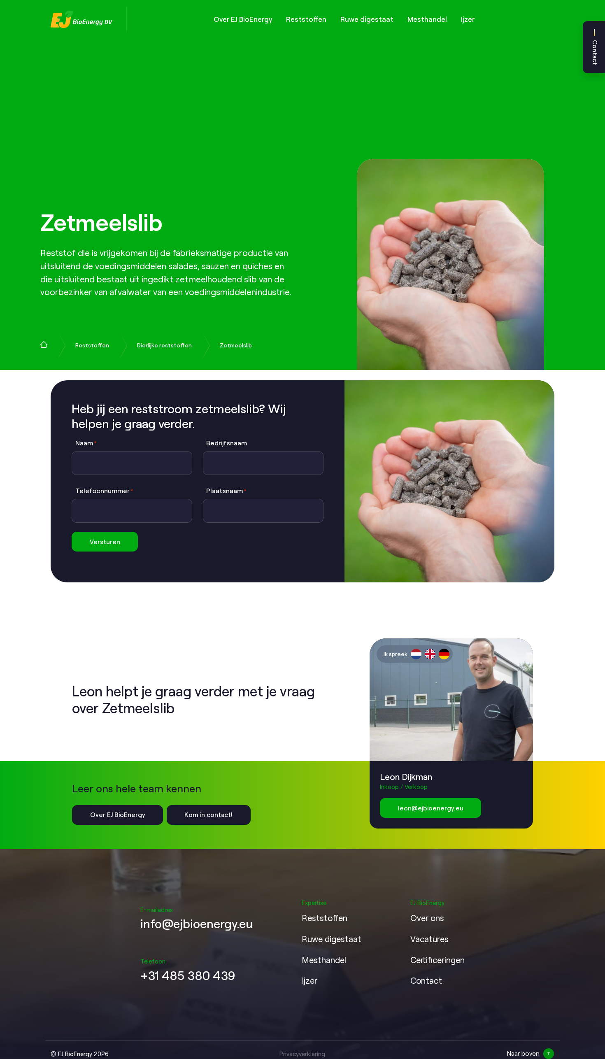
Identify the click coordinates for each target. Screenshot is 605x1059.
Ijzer (468, 19)
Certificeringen (437, 960)
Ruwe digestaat (366, 19)
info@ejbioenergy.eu (196, 923)
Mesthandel (427, 19)
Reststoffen (306, 19)
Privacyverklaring (302, 1053)
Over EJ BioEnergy (243, 19)
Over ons (427, 918)
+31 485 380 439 (187, 975)
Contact (595, 52)
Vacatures (429, 939)
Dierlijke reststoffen (164, 345)
